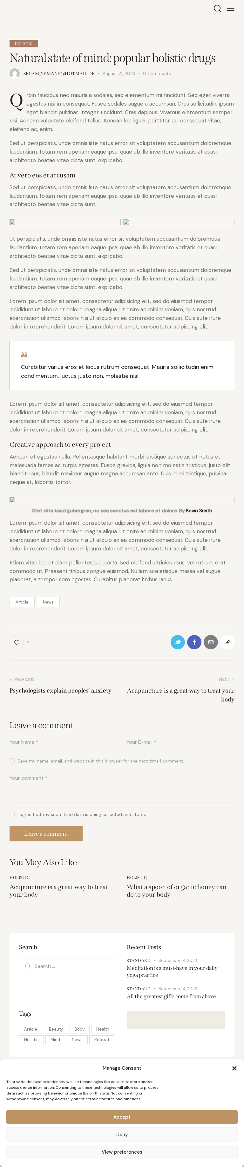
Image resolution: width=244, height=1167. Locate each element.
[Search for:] (68, 966)
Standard (139, 960)
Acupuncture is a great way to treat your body (59, 890)
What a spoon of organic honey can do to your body (177, 890)
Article (22, 602)
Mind (55, 1039)
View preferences (122, 1152)
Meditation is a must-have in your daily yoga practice (172, 971)
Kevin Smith (199, 510)
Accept (122, 1117)
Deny (122, 1134)
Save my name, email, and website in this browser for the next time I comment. (100, 761)
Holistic (24, 44)
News (48, 602)
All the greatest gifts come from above (171, 996)
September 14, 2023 (178, 960)
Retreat (101, 1039)
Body (80, 1029)
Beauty (56, 1029)
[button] (234, 1068)
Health (102, 1029)
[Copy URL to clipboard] (227, 642)
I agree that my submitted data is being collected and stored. (82, 814)
